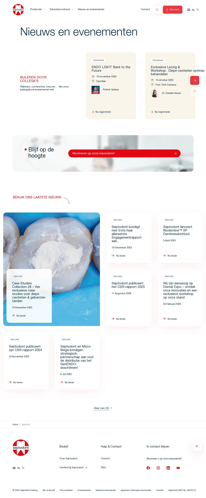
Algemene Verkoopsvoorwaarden (136, 490)
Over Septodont (68, 458)
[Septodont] (18, 9)
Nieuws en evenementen (91, 9)
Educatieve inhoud (60, 9)
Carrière (160, 490)
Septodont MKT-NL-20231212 (182, 490)
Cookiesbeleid (84, 490)
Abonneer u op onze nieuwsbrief (164, 459)
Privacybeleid (66, 490)
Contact (145, 9)
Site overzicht (48, 490)
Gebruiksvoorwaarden (105, 490)
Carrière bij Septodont (72, 467)
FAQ (103, 467)
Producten (36, 9)
